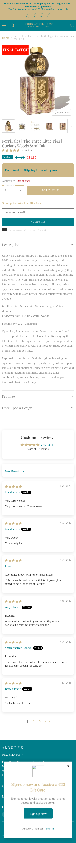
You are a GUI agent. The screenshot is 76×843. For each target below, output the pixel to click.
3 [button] (40, 721)
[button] (11, 150)
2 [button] (33, 721)
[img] (13, 486)
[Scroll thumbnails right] (70, 126)
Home (5, 37)
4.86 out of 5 (48, 445)
